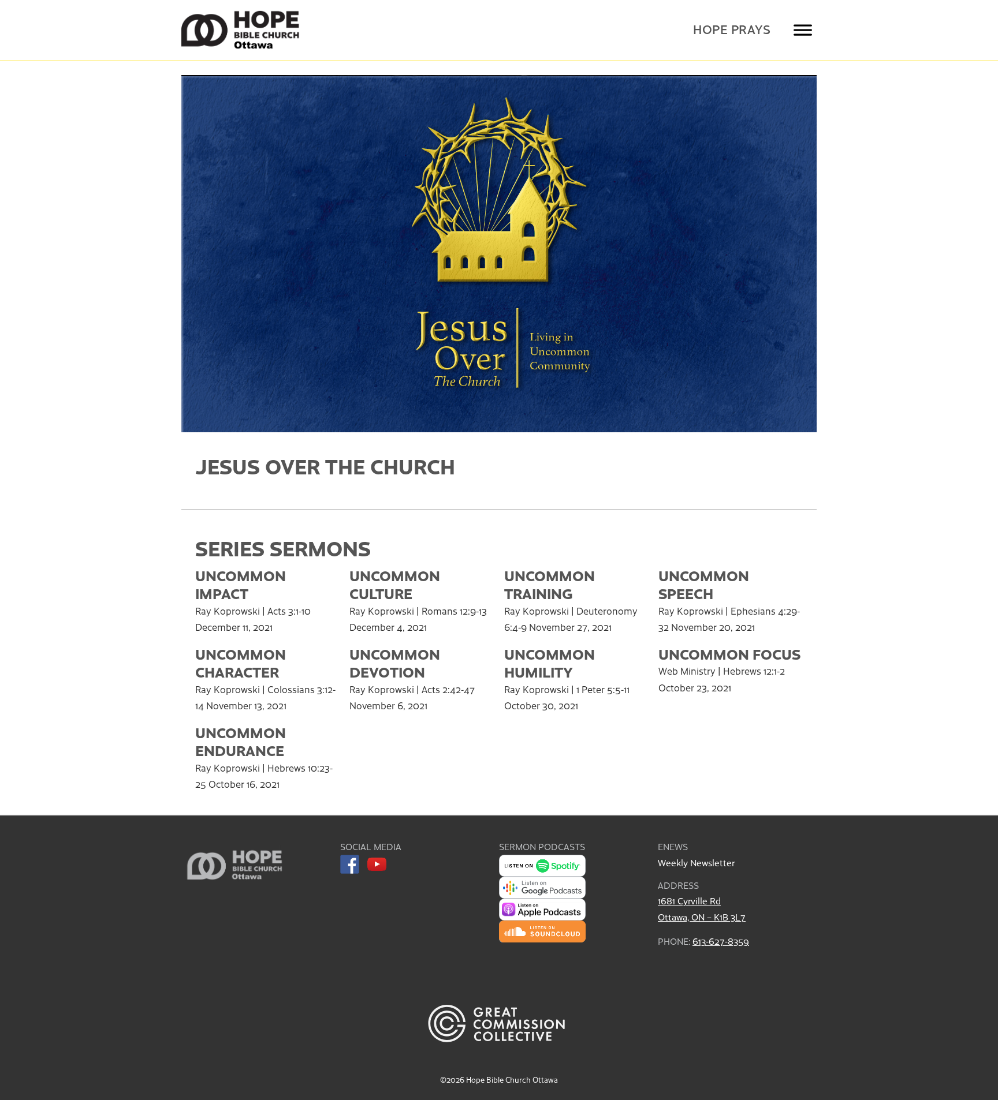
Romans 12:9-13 (454, 610)
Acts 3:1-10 (289, 610)
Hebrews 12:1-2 (754, 670)
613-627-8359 (720, 941)
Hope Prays (731, 29)
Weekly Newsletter (696, 862)
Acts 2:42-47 (448, 689)
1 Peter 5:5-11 (603, 689)
